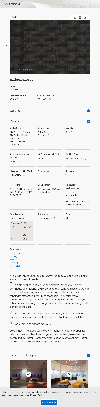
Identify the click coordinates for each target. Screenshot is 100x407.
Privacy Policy (36, 395)
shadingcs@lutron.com (45, 341)
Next (93, 46)
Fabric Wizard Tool (53, 317)
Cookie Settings (49, 402)
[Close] (96, 392)
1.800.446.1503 (21, 341)
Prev (6, 46)
